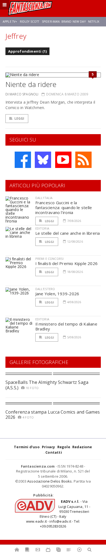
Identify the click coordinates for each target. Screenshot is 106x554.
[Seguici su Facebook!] (23, 159)
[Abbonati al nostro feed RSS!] (83, 159)
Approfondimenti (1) (27, 51)
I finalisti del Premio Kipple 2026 (66, 263)
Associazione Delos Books (49, 481)
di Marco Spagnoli (22, 94)
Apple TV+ (10, 21)
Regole (63, 446)
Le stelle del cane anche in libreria (67, 233)
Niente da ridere (31, 84)
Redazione (82, 446)
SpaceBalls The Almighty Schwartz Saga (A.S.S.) (47, 384)
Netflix (93, 21)
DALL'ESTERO (45, 288)
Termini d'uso (27, 446)
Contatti (53, 452)
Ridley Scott (29, 21)
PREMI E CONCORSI (49, 258)
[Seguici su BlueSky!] (43, 159)
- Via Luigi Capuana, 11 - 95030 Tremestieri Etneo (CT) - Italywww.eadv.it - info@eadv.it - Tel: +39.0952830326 (58, 514)
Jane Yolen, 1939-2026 (57, 293)
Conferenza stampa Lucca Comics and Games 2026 (52, 414)
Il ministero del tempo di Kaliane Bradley (66, 326)
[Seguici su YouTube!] (63, 159)
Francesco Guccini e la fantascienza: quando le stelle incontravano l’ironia (63, 207)
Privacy (48, 446)
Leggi (19, 118)
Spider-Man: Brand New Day (64, 21)
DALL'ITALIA (44, 197)
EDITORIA (42, 228)
